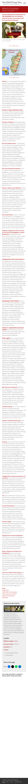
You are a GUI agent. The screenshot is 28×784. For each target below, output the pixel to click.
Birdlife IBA (5, 597)
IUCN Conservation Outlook (9, 594)
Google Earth (5, 590)
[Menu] (24, 3)
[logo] (11, 3)
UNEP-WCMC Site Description (9, 592)
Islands (16, 641)
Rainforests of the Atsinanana (10, 8)
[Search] (20, 3)
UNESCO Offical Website (8, 596)
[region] (14, 30)
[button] (14, 34)
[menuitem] (20, 3)
